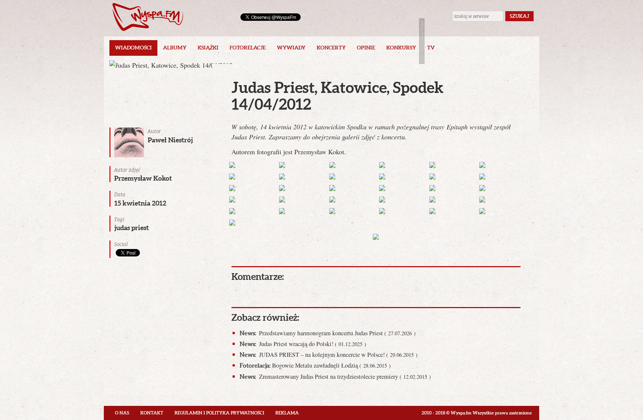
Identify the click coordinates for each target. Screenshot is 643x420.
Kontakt (151, 412)
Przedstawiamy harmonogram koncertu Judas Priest (328, 333)
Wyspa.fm (147, 17)
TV (431, 48)
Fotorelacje (248, 48)
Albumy (174, 48)
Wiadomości (133, 48)
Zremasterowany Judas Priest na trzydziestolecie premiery (335, 376)
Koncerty (331, 48)
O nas (122, 412)
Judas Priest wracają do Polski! (303, 344)
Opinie (366, 48)
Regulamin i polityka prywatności (219, 412)
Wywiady (291, 48)
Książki (208, 48)
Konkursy (401, 48)
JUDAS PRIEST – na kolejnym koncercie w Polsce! (329, 354)
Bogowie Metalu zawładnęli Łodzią (315, 365)
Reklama (287, 412)
